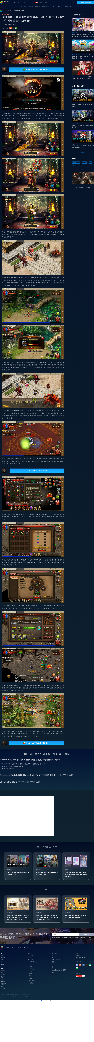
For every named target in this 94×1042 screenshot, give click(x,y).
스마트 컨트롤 (31, 969)
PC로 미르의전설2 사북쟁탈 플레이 (37, 470)
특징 (14, 2)
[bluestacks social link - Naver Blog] (90, 965)
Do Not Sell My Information (32, 996)
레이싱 (2, 979)
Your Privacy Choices (48, 1001)
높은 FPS (30, 978)
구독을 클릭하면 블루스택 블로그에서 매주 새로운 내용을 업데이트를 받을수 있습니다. (71, 937)
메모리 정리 (30, 975)
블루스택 (37, 6)
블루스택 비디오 (69, 6)
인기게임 (3, 970)
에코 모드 (30, 966)
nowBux (2, 962)
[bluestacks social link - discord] (77, 965)
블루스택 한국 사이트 (80, 957)
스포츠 (2, 984)
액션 (2, 972)
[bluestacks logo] (4, 2)
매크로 (29, 964)
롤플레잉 (85, 162)
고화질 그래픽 (31, 980)
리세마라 (30, 971)
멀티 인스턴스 (31, 961)
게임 (19, 2)
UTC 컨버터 (30, 984)
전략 (2, 986)
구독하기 (86, 934)
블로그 (26, 2)
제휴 (41, 2)
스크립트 (30, 977)
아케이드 (3, 976)
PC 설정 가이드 (76, 162)
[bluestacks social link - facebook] (83, 965)
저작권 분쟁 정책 (15, 996)
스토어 (34, 2)
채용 (53, 961)
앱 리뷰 (31, 6)
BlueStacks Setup (77, 165)
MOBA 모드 (30, 959)
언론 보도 (54, 962)
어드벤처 (3, 974)
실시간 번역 (30, 968)
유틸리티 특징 (31, 982)
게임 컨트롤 (30, 955)
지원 (46, 2)
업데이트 (78, 955)
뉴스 (54, 6)
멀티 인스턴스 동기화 (32, 962)
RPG (91, 162)
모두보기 (83, 152)
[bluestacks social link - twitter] (86, 965)
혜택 (2, 961)
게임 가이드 (74, 32)
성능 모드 (30, 973)
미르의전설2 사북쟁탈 (19, 10)
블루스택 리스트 (46, 6)
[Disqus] (27, 815)
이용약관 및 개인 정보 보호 (6, 996)
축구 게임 (3, 988)
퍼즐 (2, 977)
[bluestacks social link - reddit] (80, 965)
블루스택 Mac (4, 955)
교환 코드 (60, 6)
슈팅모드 (30, 957)
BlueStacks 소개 (55, 955)
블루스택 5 (3, 957)
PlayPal (2, 964)
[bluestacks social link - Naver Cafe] (77, 968)
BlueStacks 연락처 (56, 959)
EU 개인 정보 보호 (22, 996)
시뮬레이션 (3, 983)
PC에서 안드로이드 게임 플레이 (59, 969)
